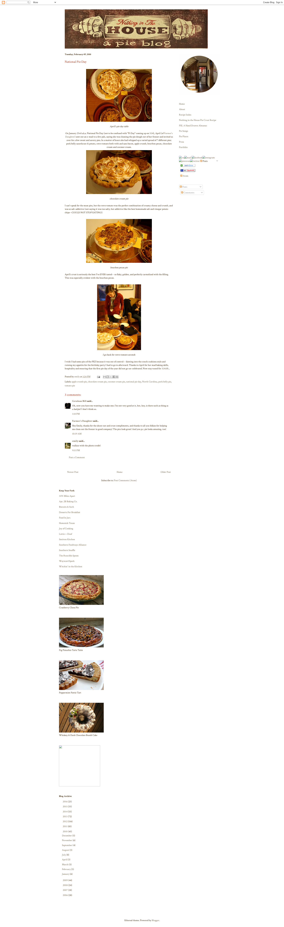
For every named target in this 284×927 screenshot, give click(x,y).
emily (75, 441)
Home (119, 472)
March (65, 864)
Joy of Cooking (66, 528)
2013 (65, 816)
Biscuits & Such (66, 506)
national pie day (133, 381)
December (67, 835)
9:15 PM (76, 450)
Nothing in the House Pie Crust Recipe (197, 120)
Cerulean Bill (79, 401)
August (66, 850)
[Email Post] (98, 376)
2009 (65, 880)
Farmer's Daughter (82, 421)
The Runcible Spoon (69, 555)
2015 (65, 806)
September (67, 845)
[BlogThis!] (107, 376)
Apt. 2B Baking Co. (68, 501)
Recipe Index (185, 114)
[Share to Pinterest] (117, 376)
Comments (188, 192)
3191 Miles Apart (67, 496)
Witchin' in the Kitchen (70, 566)
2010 (65, 831)
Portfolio (183, 147)
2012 (65, 821)
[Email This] (104, 376)
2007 (65, 890)
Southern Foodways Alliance (72, 544)
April (65, 859)
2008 (65, 885)
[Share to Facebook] (114, 376)
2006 (65, 895)
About (182, 109)
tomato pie (70, 385)
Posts (184, 186)
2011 (65, 826)
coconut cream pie (116, 381)
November (67, 840)
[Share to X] (110, 376)
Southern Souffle (67, 550)
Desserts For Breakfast (69, 512)
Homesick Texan (67, 523)
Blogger (155, 920)
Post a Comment (77, 457)
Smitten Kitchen (67, 539)
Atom (185, 175)
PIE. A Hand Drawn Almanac (193, 125)
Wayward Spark (66, 561)
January (66, 874)
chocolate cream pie (97, 381)
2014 (65, 811)
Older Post (166, 472)
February (66, 869)
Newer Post (72, 472)
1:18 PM (76, 413)
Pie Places (183, 136)
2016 (65, 801)
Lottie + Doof (65, 534)
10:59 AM (77, 433)
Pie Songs (183, 131)
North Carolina (149, 381)
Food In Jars (64, 517)
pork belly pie (164, 381)
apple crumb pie (79, 381)
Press (181, 141)
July (64, 854)
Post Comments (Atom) (125, 480)
